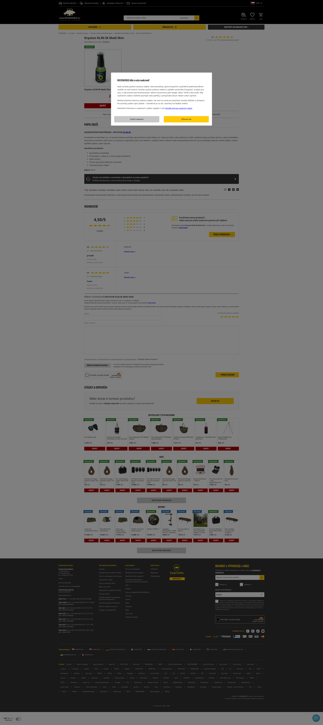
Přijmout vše (186, 119)
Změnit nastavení (136, 119)
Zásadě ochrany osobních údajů (178, 108)
